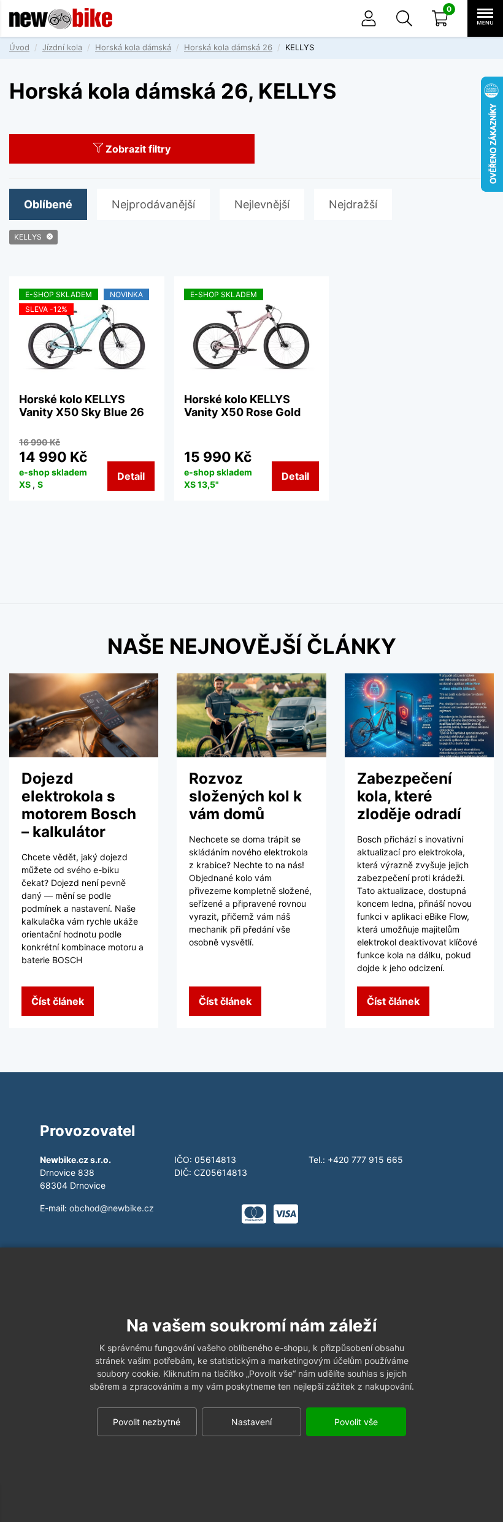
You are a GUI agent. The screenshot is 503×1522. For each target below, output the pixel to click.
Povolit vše (356, 1422)
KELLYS (28, 236)
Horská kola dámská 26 (228, 47)
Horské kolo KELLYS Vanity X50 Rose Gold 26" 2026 (242, 412)
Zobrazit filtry (137, 149)
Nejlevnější (262, 204)
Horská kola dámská (133, 47)
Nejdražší (353, 204)
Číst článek (57, 1001)
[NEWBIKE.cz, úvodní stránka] (60, 18)
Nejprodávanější (153, 204)
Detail (131, 476)
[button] (404, 18)
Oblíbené (48, 204)
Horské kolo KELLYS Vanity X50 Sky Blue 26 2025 (81, 412)
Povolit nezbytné (146, 1422)
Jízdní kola (62, 47)
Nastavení (251, 1422)
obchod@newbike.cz (111, 1208)
